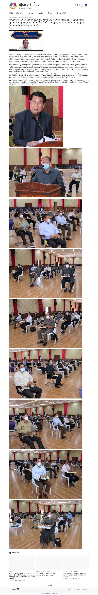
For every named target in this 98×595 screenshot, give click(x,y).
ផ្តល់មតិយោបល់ (77, 589)
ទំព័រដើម (11, 13)
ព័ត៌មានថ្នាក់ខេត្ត (21, 17)
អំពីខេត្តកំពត (19, 13)
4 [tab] (51, 585)
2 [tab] (48, 585)
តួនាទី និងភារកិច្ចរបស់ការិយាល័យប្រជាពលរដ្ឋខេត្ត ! (74, 573)
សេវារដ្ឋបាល (30, 13)
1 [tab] (46, 585)
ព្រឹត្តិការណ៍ (50, 13)
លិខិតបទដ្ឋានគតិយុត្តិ (61, 13)
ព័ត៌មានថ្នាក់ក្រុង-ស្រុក (13, 17)
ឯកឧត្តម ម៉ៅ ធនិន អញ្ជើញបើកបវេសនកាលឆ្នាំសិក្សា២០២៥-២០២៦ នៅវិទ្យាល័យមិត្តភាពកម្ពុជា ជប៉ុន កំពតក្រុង (49, 575)
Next (86, 569)
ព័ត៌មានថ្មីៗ (40, 13)
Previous (11, 569)
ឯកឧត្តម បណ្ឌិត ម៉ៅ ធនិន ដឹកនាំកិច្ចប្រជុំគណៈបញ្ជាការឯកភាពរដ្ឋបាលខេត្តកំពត (20, 574)
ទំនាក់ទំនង (70, 589)
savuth (23, 28)
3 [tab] (49, 585)
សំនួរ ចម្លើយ (85, 589)
